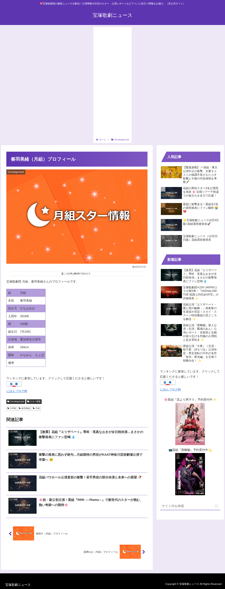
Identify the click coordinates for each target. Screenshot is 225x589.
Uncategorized (17, 401)
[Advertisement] (112, 83)
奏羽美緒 (25, 408)
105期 (13, 408)
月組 (38, 408)
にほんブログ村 (16, 391)
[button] (217, 506)
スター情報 (35, 401)
